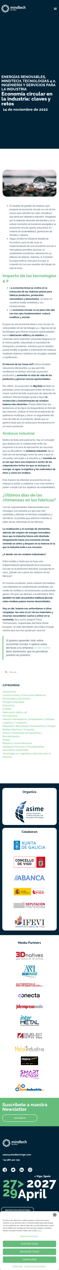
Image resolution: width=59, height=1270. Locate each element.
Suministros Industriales (16, 750)
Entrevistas (9, 705)
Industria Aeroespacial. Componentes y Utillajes (28, 719)
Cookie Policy (17, 1266)
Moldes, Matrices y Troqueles (18, 729)
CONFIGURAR (29, 1259)
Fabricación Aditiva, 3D (15, 712)
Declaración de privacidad (34, 1266)
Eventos (7, 709)
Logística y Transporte (15, 722)
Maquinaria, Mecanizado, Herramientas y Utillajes (29, 726)
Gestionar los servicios (29, 1236)
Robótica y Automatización (17, 743)
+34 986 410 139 (11, 1159)
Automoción (9, 691)
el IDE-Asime (42, 647)
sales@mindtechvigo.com (17, 1154)
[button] (54, 1214)
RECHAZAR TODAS (29, 1251)
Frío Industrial (10, 715)
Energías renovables (13, 702)
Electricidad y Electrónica (16, 698)
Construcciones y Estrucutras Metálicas (24, 695)
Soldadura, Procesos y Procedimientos (23, 746)
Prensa (6, 739)
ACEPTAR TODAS (29, 1244)
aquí (40, 1231)
